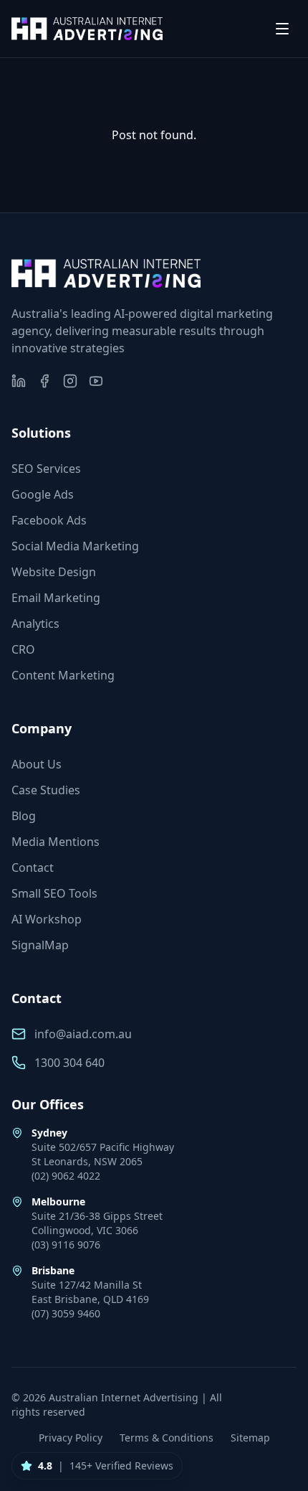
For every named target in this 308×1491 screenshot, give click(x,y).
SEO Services (46, 468)
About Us (36, 764)
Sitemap (250, 1437)
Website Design (53, 572)
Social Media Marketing (75, 546)
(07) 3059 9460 (66, 1313)
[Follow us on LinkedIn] (18, 381)
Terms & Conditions (166, 1437)
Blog (23, 816)
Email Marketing (55, 598)
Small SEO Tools (54, 893)
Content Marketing (63, 675)
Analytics (35, 623)
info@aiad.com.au (83, 1034)
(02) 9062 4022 (66, 1175)
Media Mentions (55, 842)
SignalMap (40, 945)
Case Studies (45, 790)
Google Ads (42, 494)
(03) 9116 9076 (66, 1244)
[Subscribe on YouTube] (96, 381)
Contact (32, 867)
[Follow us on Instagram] (70, 381)
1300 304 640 (69, 1063)
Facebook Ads (49, 520)
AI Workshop (46, 919)
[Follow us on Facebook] (44, 381)
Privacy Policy (70, 1437)
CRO (23, 649)
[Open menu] (282, 28)
